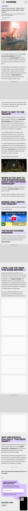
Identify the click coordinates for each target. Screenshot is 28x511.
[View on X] (14, 307)
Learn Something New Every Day (10, 482)
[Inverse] (11, 2)
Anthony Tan (5, 172)
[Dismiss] (26, 498)
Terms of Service (6, 494)
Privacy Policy (13, 494)
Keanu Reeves (16, 75)
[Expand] (21, 498)
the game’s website (13, 189)
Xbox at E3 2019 (14, 58)
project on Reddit (16, 279)
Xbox (3, 505)
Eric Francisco (6, 17)
